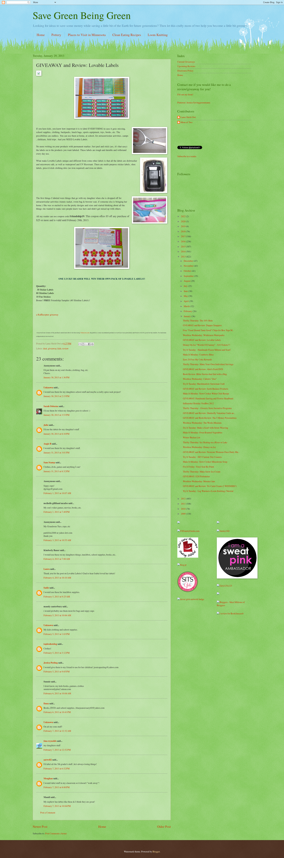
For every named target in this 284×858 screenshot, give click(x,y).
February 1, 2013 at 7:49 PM (57, 511)
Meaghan (48, 778)
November (189, 265)
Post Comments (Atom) (56, 833)
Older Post (164, 826)
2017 (183, 236)
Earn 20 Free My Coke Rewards (197, 359)
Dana (46, 703)
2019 (183, 226)
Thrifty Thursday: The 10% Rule (198, 320)
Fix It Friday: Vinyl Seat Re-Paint (198, 466)
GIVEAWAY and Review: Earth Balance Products (205, 388)
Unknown (48, 387)
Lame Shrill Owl (188, 117)
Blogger (156, 851)
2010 (183, 508)
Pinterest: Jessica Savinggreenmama (193, 102)
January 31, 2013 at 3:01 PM (56, 452)
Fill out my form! (185, 94)
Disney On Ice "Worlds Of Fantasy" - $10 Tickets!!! (206, 344)
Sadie (46, 587)
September (189, 276)
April (186, 301)
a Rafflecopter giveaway (47, 314)
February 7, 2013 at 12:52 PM (57, 749)
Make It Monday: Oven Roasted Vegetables (202, 432)
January (187, 316)
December (189, 260)
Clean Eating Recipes (126, 35)
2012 (183, 498)
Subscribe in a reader (186, 156)
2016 (183, 241)
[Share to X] (86, 344)
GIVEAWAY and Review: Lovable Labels (202, 339)
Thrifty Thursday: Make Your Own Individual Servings (208, 364)
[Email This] (80, 344)
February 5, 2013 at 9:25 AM (57, 596)
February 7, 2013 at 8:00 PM (57, 787)
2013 (183, 256)
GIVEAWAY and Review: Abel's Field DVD (203, 369)
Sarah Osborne (51, 406)
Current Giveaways (186, 61)
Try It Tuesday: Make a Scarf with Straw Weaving (205, 427)
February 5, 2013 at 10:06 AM (57, 615)
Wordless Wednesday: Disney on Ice (199, 447)
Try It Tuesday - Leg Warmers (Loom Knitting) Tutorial (208, 491)
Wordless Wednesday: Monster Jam (199, 481)
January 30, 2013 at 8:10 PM (56, 433)
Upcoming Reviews (186, 66)
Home (41, 35)
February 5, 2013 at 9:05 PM (57, 671)
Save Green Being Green (82, 15)
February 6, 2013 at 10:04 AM (57, 693)
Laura (47, 569)
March (187, 306)
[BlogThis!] (83, 344)
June (186, 291)
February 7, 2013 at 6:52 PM (57, 768)
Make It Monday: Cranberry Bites (198, 354)
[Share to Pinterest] (92, 344)
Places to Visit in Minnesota (87, 35)
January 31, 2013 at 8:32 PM (56, 471)
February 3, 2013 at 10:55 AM (57, 540)
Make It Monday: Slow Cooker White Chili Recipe (206, 393)
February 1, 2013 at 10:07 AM (57, 493)
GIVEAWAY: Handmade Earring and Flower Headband (208, 398)
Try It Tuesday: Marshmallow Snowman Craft (204, 383)
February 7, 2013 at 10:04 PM (57, 806)
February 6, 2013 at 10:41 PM (57, 712)
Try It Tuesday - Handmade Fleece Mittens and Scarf (207, 349)
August (187, 280)
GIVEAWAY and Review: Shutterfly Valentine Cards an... (209, 413)
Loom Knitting (158, 35)
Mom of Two (186, 122)
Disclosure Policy (185, 70)
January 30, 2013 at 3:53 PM (56, 414)
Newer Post (40, 826)
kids (59, 348)
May (186, 296)
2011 (183, 503)
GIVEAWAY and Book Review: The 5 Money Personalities (210, 417)
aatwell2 (48, 759)
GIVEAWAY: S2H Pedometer (196, 476)
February (188, 311)
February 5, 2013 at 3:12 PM (57, 652)
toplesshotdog (50, 644)
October (188, 270)
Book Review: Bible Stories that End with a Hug (205, 374)
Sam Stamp (49, 462)
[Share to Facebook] (89, 344)
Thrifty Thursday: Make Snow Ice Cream (201, 471)
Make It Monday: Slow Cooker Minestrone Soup (205, 461)
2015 (183, 246)
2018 (183, 231)
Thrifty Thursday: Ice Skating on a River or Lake (205, 442)
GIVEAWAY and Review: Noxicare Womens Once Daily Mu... (211, 452)
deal (45, 348)
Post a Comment (47, 812)
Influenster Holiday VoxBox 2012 (198, 403)
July (186, 286)
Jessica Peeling (51, 662)
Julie (46, 425)
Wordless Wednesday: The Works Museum (202, 422)
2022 (183, 216)
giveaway (52, 348)
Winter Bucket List (191, 437)
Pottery (56, 35)
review (65, 348)
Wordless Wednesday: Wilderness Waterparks (203, 335)
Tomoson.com (85, 333)
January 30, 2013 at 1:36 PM (56, 377)
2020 (183, 221)
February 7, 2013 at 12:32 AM (57, 730)
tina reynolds (50, 741)
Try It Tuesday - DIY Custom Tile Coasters (202, 457)
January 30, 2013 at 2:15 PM (56, 396)
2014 (183, 251)
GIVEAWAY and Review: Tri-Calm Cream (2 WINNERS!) (210, 486)
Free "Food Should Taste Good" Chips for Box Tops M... (208, 330)
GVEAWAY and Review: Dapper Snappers (202, 325)
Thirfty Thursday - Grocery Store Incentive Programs (207, 408)
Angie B (47, 443)
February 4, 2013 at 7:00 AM (57, 558)
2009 (183, 513)
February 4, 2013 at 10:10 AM (57, 577)
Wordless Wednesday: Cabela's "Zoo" (200, 378)
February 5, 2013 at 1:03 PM (57, 634)
